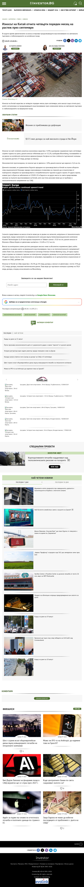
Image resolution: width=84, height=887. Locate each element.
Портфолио (59, 864)
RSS (26, 864)
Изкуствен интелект (68, 10)
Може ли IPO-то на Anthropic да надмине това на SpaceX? (24, 369)
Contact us (37, 877)
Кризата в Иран (39, 10)
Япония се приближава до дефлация (43, 125)
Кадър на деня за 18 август (43, 659)
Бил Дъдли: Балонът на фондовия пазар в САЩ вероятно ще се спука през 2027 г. (21, 781)
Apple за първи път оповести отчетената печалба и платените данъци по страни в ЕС (21, 820)
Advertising (46, 877)
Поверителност (34, 864)
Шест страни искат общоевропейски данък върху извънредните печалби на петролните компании (37, 363)
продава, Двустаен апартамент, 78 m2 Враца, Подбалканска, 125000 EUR (44, 384)
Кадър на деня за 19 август (43, 617)
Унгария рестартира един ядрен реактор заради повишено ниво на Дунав (29, 351)
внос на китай (30, 315)
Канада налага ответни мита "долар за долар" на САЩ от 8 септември (28, 357)
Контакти (14, 864)
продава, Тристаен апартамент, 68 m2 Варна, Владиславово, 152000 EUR (44, 419)
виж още (77, 709)
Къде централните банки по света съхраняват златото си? (58, 781)
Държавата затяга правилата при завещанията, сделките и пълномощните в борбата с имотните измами (54, 489)
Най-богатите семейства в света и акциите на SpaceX (52, 510)
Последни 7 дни (22, 482)
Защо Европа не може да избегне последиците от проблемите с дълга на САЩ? (60, 820)
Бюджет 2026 (53, 10)
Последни (7, 333)
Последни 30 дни (62, 482)
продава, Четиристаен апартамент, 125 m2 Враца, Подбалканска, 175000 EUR (46, 396)
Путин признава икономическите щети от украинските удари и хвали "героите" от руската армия (37, 345)
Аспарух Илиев (15, 46)
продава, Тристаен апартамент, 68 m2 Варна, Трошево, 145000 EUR (42, 407)
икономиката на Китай (12, 315)
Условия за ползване (47, 864)
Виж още (54, 467)
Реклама (21, 864)
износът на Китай (59, 315)
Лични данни (69, 864)
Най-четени (18, 333)
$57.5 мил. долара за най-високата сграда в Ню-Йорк (51, 138)
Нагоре (76, 844)
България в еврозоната (22, 10)
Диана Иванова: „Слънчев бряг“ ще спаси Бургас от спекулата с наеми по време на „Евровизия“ (55, 532)
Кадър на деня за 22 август (13, 339)
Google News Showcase (46, 295)
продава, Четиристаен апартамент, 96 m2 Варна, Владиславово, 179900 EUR (45, 430)
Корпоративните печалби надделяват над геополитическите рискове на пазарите (48, 459)
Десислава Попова (57, 46)
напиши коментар (45, 322)
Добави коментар (42, 698)
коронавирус (44, 315)
